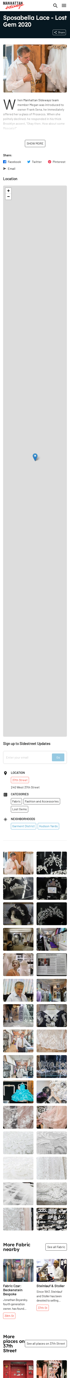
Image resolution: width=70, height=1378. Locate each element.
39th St (9, 1316)
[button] (35, 457)
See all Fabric (56, 1247)
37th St (42, 1308)
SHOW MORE (35, 143)
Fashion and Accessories (42, 801)
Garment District (23, 826)
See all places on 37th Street (46, 1343)
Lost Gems (19, 809)
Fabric (16, 801)
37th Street (20, 780)
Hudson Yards (48, 826)
